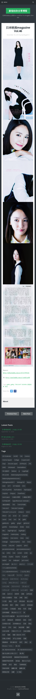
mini (27, 538)
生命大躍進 (27, 631)
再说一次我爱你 (7, 597)
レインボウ (24, 590)
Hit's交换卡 (5, 471)
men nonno (14, 538)
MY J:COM (5, 475)
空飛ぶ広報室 (6, 638)
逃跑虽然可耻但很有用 (21, 657)
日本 (30, 620)
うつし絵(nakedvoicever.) (10, 571)
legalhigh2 (22, 530)
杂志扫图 (21, 627)
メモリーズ (15, 590)
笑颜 (25, 638)
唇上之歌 (30, 601)
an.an (14, 516)
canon (4, 519)
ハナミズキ (5, 586)
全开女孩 (29, 594)
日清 (24, 624)
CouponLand (25, 460)
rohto (8, 553)
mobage (5, 542)
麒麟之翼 (22, 668)
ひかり (27, 575)
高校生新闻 (5, 668)
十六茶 (4, 601)
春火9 (4, 627)
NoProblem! (18, 490)
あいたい (14, 564)
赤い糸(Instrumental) (8, 650)
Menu (5, 2)
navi (23, 542)
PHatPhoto (21, 493)
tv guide (24, 557)
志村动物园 (5, 612)
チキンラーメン (13, 583)
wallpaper (16, 560)
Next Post (26, 414)
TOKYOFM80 (21, 504)
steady (4, 557)
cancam (25, 516)
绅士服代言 (13, 642)
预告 (15, 664)
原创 (10, 601)
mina (21, 538)
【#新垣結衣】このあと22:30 (11, 444)
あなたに (22, 564)
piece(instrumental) (8, 549)
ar (19, 516)
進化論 (18, 661)
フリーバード (16, 586)
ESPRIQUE (23, 464)
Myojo (29, 482)
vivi (10, 560)
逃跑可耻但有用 (7, 657)
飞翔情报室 (22, 664)
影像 (30, 609)
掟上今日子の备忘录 (23, 616)
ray (3, 553)
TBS (13, 504)
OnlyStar (5, 493)
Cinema (27, 456)
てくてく (19, 575)
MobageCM (20, 482)
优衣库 (17, 594)
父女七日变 (5, 631)
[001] (18, 59)
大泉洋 (23, 605)
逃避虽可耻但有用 (7, 661)
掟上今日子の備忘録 (8, 616)
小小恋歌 (5, 609)
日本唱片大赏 (6, 624)
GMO (4, 467)
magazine (5, 534)
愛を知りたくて (16, 612)
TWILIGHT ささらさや (9, 512)
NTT (9, 486)
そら (3, 575)
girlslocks (26, 523)
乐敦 (3, 594)
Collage (16, 460)
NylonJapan (27, 490)
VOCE (28, 512)
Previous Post (12, 414)
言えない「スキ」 (7, 646)
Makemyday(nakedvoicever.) (11, 478)
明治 (30, 624)
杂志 (6, 386)
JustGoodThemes (23, 689)
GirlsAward (11, 467)
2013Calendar (6, 456)
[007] (18, 305)
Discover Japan (12, 464)
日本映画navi (17, 624)
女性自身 (30, 605)
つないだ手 (11, 575)
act (10, 516)
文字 (3, 620)
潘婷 (28, 627)
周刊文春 (22, 601)
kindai (22, 527)
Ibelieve (14, 471)
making (23, 534)
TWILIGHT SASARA (21, 384)
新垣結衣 (10, 620)
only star (11, 545)
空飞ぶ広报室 (17, 638)
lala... (3, 530)
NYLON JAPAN (7, 490)
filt (19, 519)
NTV (23, 486)
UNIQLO (21, 512)
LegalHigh (25, 471)
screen (20, 553)
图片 (11, 605)
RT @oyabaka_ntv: (7, 437)
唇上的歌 (5, 605)
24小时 (15, 456)
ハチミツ (23, 583)
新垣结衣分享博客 (18, 10)
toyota (18, 557)
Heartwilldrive (21, 467)
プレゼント (25, 586)
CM (21, 456)
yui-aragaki (5, 564)
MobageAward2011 (8, 482)
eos (15, 519)
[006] (18, 264)
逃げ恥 (22, 653)
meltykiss (5, 538)
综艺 (20, 642)
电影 (9, 635)
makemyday (15, 534)
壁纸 (16, 605)
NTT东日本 (16, 486)
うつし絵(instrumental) (9, 568)
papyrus (19, 545)
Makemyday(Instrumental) (19, 475)
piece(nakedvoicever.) (23, 549)
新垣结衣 (18, 620)
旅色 (24, 620)
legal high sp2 (12, 530)
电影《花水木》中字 (19, 635)
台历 (15, 601)
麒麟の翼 (14, 668)
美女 (26, 642)
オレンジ (5, 579)
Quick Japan (6, 497)
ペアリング (5, 590)
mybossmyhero (15, 542)
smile (26, 553)
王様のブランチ (16, 631)
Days (4, 464)
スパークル (24, 579)
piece (25, 545)
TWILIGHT (5, 508)
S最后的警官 (6, 504)
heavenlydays (13, 527)
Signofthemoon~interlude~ (21, 501)
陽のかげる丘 (26, 661)
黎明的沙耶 (5, 672)
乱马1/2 (10, 594)
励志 (26, 597)
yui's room (25, 560)
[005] (18, 222)
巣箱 (19, 609)
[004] (18, 181)
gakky (12, 384)
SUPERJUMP (6, 501)
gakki (8, 384)
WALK (4, 516)
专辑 (31, 590)
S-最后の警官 (16, 497)
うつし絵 (30, 564)
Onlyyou (12, 493)
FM (30, 464)
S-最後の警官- (27, 497)
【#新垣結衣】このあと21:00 (11, 429)
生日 (3, 635)
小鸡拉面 (13, 609)
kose (27, 527)
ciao (10, 519)
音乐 (10, 664)
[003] (18, 140)
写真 (15, 597)
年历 (24, 609)
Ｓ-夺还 (19, 672)
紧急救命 (5, 642)
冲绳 (20, 597)
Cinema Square (7, 460)
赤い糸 (18, 646)
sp (30, 553)
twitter (4, 560)
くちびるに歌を (25, 571)
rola (14, 553)
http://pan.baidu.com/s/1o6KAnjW (18, 377)
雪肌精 (4, 664)
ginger (19, 523)
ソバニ (4, 583)
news (29, 542)
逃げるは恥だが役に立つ (9, 653)
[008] (18, 346)
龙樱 (13, 672)
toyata (11, 557)
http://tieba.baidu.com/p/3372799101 (16, 373)
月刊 (9, 627)
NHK (3, 486)
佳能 (22, 594)
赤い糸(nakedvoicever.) (25, 650)
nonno (4, 545)
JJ (19, 471)
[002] (18, 100)
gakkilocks (5, 523)
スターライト (14, 579)
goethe (4, 527)
